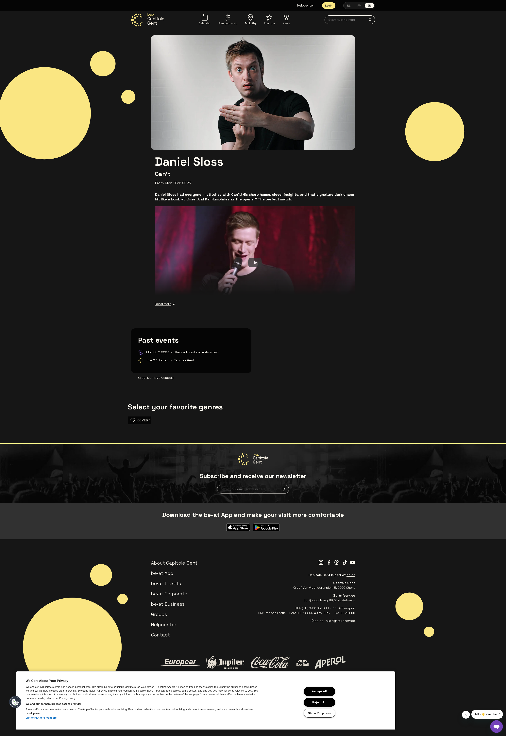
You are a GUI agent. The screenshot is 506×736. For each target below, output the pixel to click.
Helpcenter (305, 5)
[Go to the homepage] (147, 19)
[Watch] (255, 262)
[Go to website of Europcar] (180, 662)
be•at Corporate (169, 594)
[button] (15, 702)
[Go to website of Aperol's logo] (330, 662)
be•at (350, 575)
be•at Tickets (166, 583)
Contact (160, 635)
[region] (205, 700)
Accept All (319, 691)
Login (328, 5)
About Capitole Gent (174, 563)
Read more (163, 304)
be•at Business (167, 604)
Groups (159, 614)
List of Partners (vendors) (41, 717)
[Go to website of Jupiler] (225, 662)
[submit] (370, 19)
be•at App (162, 573)
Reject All (319, 702)
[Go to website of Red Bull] (302, 662)
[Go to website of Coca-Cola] (270, 662)
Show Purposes (319, 713)
